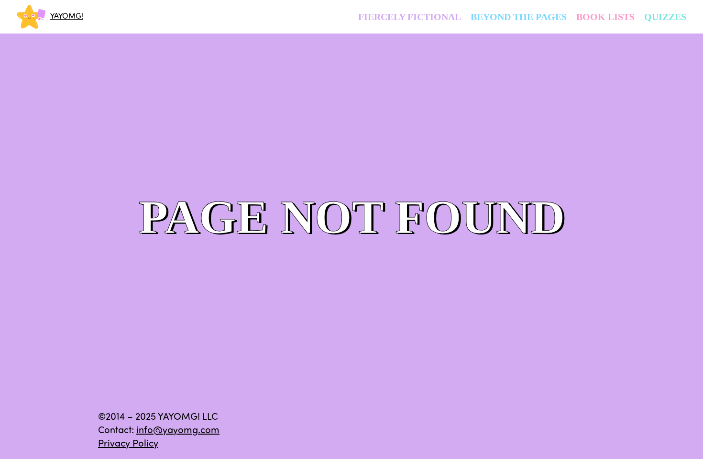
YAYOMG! (66, 17)
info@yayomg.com (178, 431)
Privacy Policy (128, 444)
